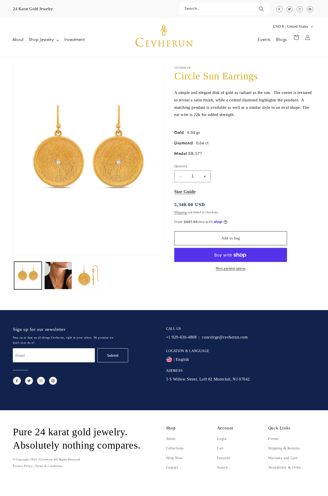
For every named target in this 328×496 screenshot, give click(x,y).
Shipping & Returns (284, 448)
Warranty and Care (283, 458)
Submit (113, 355)
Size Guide (185, 191)
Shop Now (174, 458)
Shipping (180, 212)
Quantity (180, 166)
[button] (224, 9)
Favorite (223, 458)
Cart (220, 448)
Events (273, 439)
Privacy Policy (23, 466)
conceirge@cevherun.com (225, 337)
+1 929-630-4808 (181, 337)
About (171, 439)
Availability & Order (284, 467)
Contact (172, 467)
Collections (175, 448)
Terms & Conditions (49, 466)
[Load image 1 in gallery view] (28, 275)
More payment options (231, 268)
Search (222, 467)
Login (222, 439)
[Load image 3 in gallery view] (88, 275)
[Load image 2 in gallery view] (58, 275)
